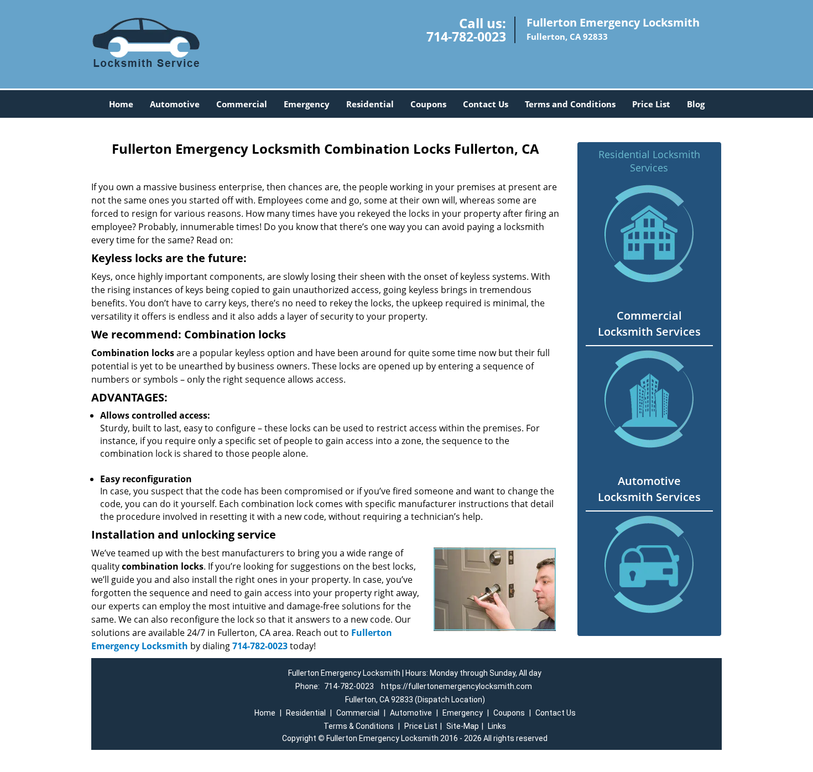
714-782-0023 (466, 36)
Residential (370, 103)
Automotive (175, 103)
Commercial (241, 103)
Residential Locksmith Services (649, 161)
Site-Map (462, 726)
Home (121, 103)
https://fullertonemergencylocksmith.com (456, 686)
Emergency (307, 103)
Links (497, 726)
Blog (696, 103)
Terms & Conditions (359, 726)
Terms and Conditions (570, 103)
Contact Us (485, 103)
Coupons (428, 103)
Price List (651, 103)
